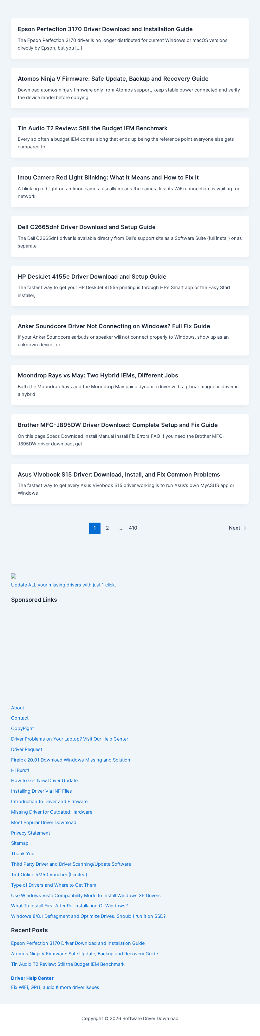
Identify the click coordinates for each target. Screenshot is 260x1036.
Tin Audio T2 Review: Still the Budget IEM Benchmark (92, 128)
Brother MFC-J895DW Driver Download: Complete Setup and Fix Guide (118, 424)
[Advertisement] (130, 654)
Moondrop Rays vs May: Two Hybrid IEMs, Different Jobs (98, 375)
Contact (20, 718)
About (17, 708)
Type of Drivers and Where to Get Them (53, 885)
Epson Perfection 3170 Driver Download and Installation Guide (105, 28)
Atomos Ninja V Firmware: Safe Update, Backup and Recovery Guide (113, 78)
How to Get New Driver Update (44, 780)
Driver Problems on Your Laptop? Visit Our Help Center (69, 739)
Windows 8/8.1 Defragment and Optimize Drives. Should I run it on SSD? (88, 916)
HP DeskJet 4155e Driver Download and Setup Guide (92, 276)
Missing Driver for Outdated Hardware (51, 812)
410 (133, 528)
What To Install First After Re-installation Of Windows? (69, 906)
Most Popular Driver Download (43, 822)
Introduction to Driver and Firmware (49, 801)
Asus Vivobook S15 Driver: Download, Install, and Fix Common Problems (119, 474)
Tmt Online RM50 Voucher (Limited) (49, 874)
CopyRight (22, 728)
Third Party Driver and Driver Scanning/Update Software (71, 864)
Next (237, 528)
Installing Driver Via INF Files (41, 791)
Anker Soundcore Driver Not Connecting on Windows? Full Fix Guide (114, 325)
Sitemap (20, 843)
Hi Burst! (20, 770)
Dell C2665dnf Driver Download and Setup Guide (87, 226)
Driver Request (26, 749)
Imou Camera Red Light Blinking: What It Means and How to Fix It (108, 177)
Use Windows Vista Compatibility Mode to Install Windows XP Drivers (86, 895)
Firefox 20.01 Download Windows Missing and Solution (70, 760)
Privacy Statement (30, 833)
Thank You (22, 854)
